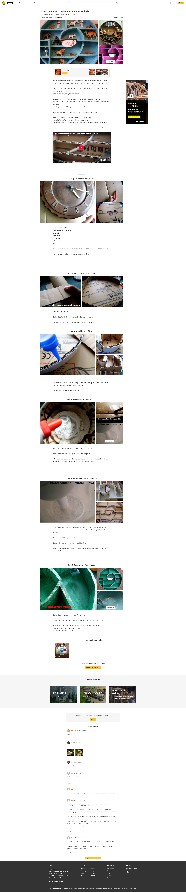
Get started (110, 871)
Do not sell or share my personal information (107, 889)
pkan (72, 773)
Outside (92, 873)
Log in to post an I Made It (93, 668)
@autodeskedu (132, 872)
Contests (29, 3)
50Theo (73, 742)
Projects (21, 3)
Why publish (110, 868)
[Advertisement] (137, 102)
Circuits (83, 868)
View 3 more (109, 441)
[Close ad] (147, 81)
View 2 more (110, 61)
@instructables (132, 868)
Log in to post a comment (93, 858)
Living (92, 871)
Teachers (36, 3)
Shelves (58, 14)
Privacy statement (79, 889)
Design (82, 873)
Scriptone (44, 14)
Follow (64, 73)
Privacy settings (89, 889)
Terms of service (68, 889)
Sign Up (181, 3)
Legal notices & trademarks (128, 889)
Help (108, 873)
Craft (82, 875)
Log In (173, 3)
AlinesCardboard (75, 730)
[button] (122, 17)
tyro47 (72, 837)
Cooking (92, 868)
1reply (69, 783)
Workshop (51, 14)
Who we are (110, 878)
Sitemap (109, 875)
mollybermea (74, 800)
